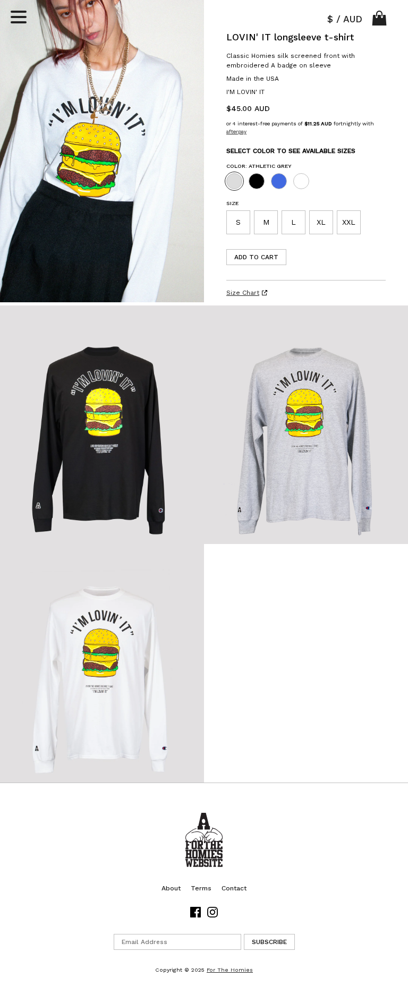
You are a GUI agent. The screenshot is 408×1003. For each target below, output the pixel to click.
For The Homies (230, 969)
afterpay (236, 131)
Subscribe (269, 942)
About (171, 888)
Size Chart (242, 292)
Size (232, 203)
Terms (201, 888)
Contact (234, 888)
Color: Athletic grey (259, 166)
